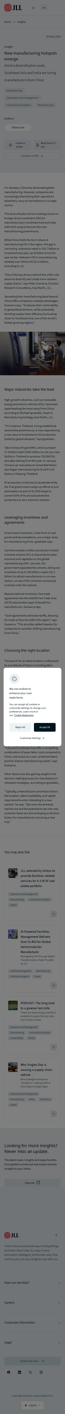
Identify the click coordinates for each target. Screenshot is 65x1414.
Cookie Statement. (24, 715)
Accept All (45, 727)
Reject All (20, 727)
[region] (32, 707)
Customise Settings (32, 738)
